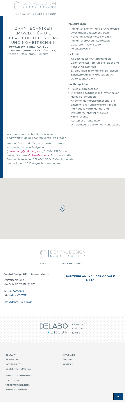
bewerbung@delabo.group (25, 151)
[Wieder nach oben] (118, 396)
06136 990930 (17, 294)
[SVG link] (62, 257)
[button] (115, 8)
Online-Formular (38, 155)
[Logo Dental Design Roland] (34, 8)
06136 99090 (16, 290)
